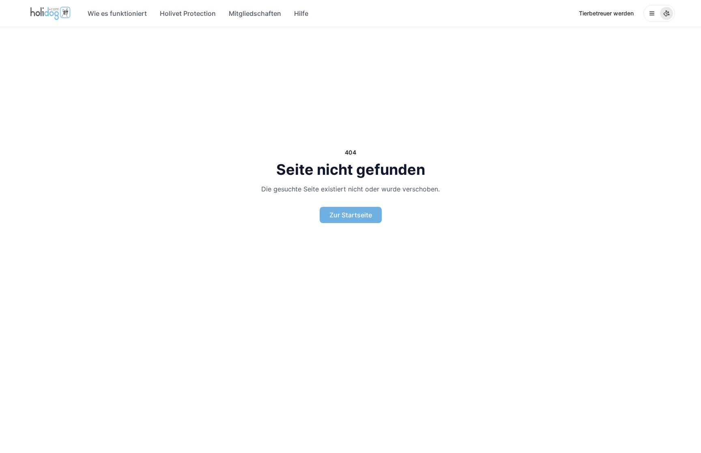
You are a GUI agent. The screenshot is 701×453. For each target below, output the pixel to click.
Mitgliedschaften (255, 13)
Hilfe (301, 13)
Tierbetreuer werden (606, 13)
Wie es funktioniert (117, 13)
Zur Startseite (350, 215)
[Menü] (659, 13)
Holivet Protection (188, 13)
